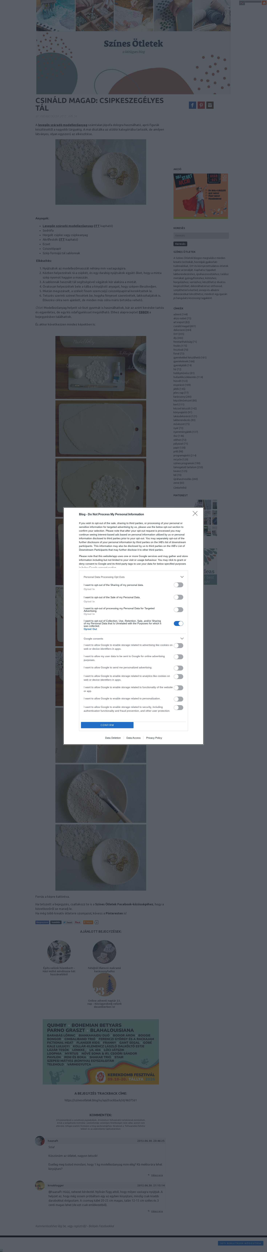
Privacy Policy (154, 737)
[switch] (178, 584)
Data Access (133, 737)
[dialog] (133, 626)
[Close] (196, 514)
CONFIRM (107, 725)
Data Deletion (113, 737)
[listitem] (133, 577)
